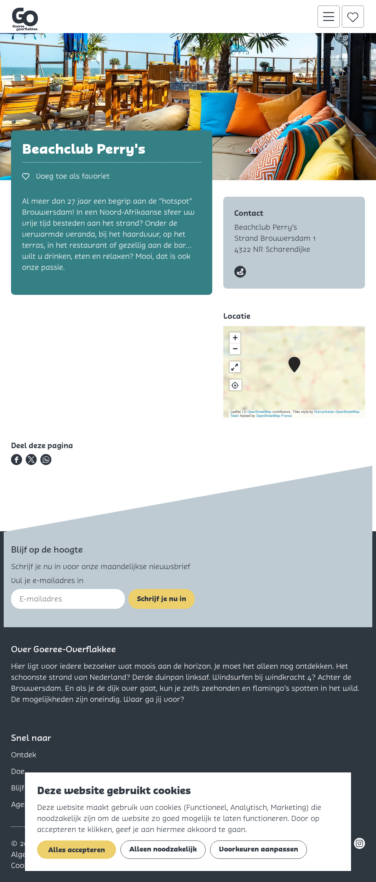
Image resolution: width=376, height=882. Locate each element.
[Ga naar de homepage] (25, 19)
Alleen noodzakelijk (163, 849)
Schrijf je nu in (161, 598)
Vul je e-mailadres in (47, 580)
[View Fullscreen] (235, 366)
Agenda (24, 804)
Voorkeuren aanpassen (258, 849)
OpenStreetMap (259, 411)
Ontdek (23, 755)
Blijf (17, 788)
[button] (294, 365)
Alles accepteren (76, 849)
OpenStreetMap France (274, 415)
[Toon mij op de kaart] (235, 384)
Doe (18, 771)
